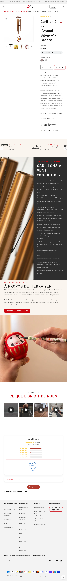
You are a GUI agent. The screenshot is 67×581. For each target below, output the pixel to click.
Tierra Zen (14, 575)
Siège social (8, 519)
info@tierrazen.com (40, 524)
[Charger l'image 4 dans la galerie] (27, 47)
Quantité (42, 64)
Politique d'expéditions (23, 525)
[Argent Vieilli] (46, 60)
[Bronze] (42, 60)
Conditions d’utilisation (54, 575)
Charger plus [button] (33, 487)
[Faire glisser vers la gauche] (6, 47)
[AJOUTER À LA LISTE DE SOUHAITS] (60, 22)
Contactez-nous (39, 507)
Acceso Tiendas (53, 6)
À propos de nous (9, 509)
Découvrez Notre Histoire (17, 311)
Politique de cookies (23, 543)
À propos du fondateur (8, 514)
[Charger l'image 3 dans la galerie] (21, 47)
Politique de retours (25, 530)
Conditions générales (22, 518)
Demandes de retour (23, 508)
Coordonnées (35, 576)
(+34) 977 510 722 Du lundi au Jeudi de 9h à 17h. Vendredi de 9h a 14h (39, 516)
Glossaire (22, 513)
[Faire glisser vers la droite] (32, 47)
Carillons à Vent (9, 11)
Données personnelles (23, 549)
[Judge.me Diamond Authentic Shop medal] (32, 465)
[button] (4, 6)
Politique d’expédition (25, 576)
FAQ (20, 534)
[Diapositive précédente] (1, 148)
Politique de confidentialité (40, 575)
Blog (5, 523)
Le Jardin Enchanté (22, 11)
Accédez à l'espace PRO (56, 509)
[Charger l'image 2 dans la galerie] (16, 47)
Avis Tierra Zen (8, 527)
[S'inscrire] (34, 560)
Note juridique (23, 538)
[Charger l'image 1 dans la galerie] (11, 47)
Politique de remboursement (25, 575)
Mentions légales (44, 576)
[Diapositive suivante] (65, 148)
